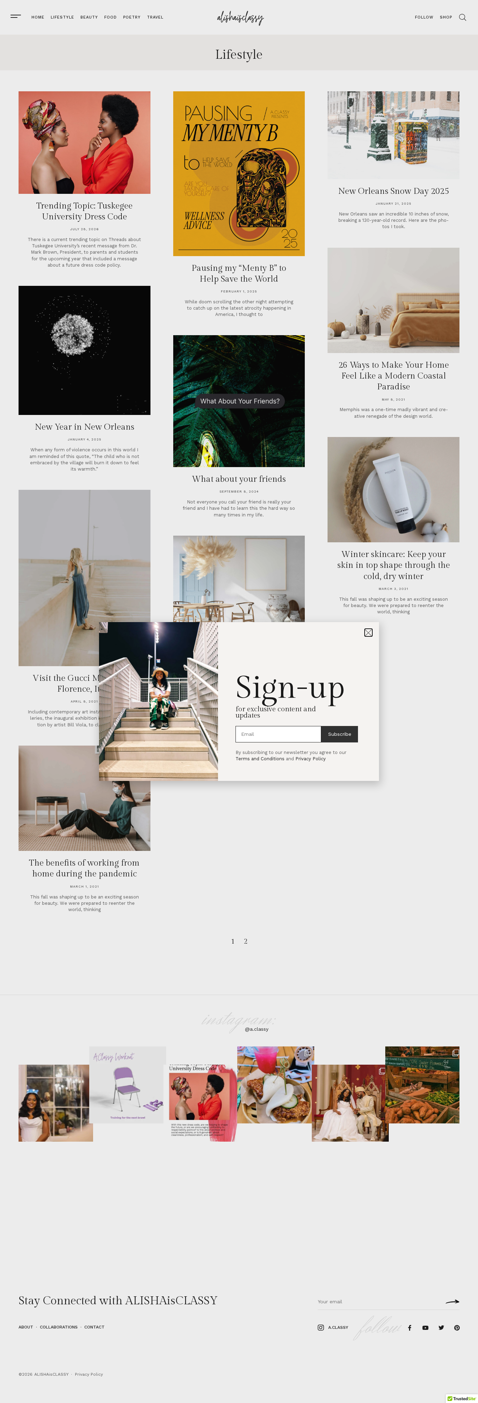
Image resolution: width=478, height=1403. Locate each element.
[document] (239, 701)
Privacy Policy (310, 758)
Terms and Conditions (260, 758)
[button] (368, 632)
